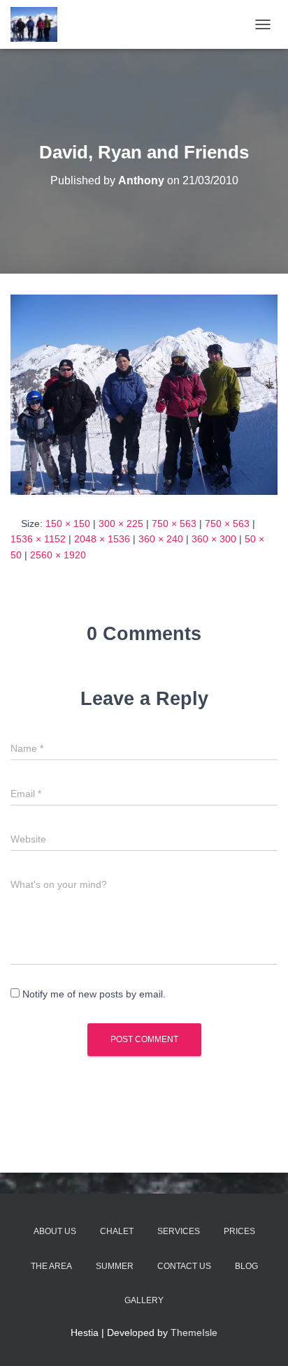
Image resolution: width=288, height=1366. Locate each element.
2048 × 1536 (102, 538)
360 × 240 (160, 538)
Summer (115, 1266)
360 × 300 (214, 538)
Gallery (144, 1300)
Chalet (117, 1231)
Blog (246, 1266)
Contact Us (184, 1266)
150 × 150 (67, 523)
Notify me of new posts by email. (94, 994)
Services (178, 1231)
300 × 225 (121, 523)
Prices (239, 1231)
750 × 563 (174, 523)
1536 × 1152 (38, 538)
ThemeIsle (194, 1332)
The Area (51, 1266)
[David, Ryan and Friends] (144, 393)
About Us (55, 1231)
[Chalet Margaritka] (39, 24)
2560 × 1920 (58, 554)
